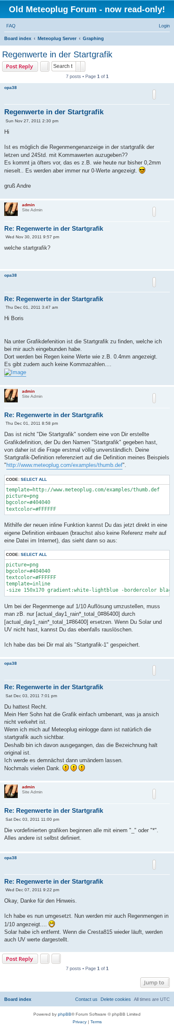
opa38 (10, 87)
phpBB (64, 1014)
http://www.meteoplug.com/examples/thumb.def (64, 465)
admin (28, 204)
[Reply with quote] (154, 94)
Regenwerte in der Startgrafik (57, 54)
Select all (34, 479)
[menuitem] (11, 26)
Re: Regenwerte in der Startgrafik (53, 228)
